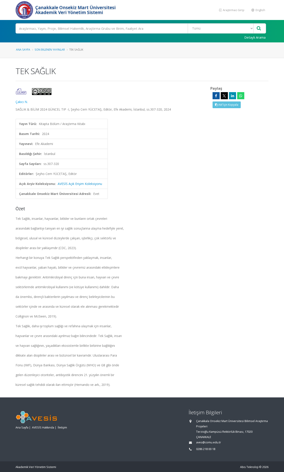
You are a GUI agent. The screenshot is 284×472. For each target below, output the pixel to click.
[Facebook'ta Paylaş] (216, 95)
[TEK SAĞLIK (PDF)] (22, 91)
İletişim (62, 427)
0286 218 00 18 (205, 449)
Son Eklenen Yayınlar (50, 49)
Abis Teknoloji (249, 467)
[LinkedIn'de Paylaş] (232, 95)
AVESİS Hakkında (43, 427)
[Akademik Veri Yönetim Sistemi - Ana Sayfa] (25, 10)
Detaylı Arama (255, 37)
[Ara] (259, 29)
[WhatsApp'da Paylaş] (240, 95)
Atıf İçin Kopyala (228, 105)
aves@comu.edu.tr (208, 442)
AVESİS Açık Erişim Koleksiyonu (80, 184)
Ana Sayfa (23, 49)
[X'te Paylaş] (224, 95)
